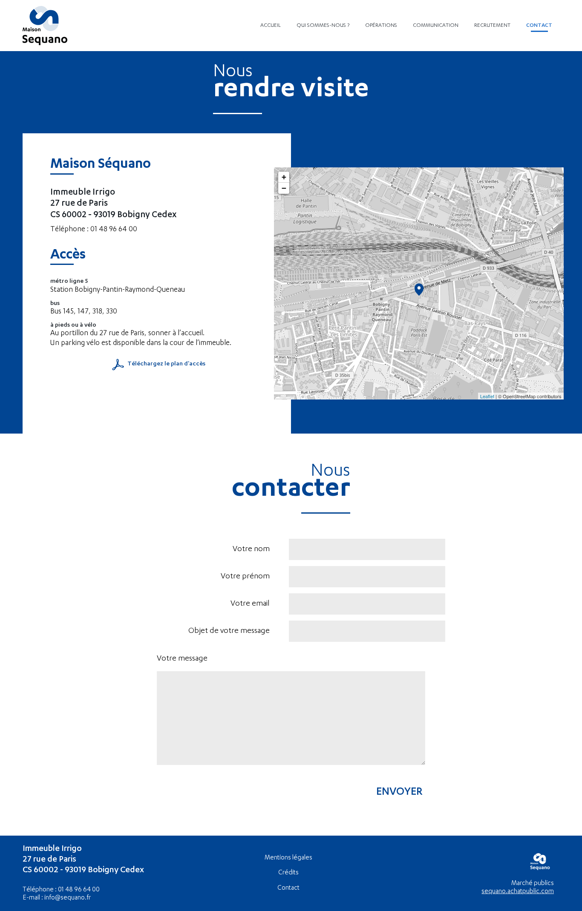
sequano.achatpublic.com (517, 891)
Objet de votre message (229, 631)
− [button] (284, 188)
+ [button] (284, 176)
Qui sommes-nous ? (323, 26)
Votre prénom (245, 576)
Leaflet (487, 396)
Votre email (250, 604)
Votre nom (251, 549)
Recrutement (492, 26)
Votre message (182, 659)
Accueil (270, 26)
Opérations (381, 26)
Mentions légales (288, 858)
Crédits (288, 873)
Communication (435, 26)
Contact (539, 26)
